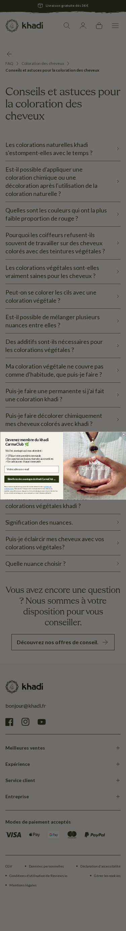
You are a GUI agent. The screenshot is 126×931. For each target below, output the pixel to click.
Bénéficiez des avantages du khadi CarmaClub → (31, 479)
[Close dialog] (123, 434)
